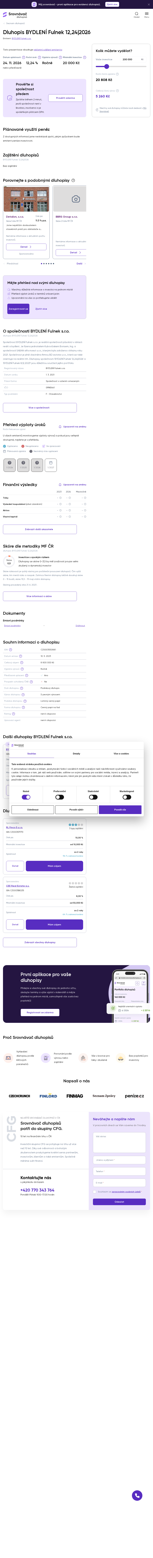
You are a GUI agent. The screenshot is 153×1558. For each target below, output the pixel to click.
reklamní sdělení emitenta (48, 49)
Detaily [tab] (76, 753)
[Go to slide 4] (48, 263)
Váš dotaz (101, 1136)
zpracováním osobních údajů (126, 1192)
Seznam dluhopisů (15, 23)
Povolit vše (120, 809)
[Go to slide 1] (41, 263)
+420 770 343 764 (37, 1190)
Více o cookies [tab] (121, 753)
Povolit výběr (76, 809)
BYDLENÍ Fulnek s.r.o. (21, 38)
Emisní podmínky (12, 625)
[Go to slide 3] (46, 263)
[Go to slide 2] (44, 263)
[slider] (106, 66)
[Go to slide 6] (53, 263)
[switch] (59, 797)
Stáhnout (80, 625)
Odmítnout (33, 809)
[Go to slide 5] (51, 263)
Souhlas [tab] (31, 753)
